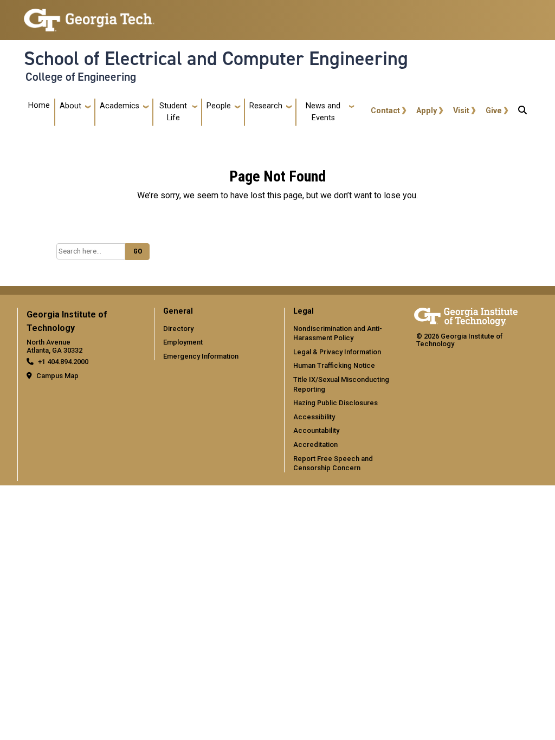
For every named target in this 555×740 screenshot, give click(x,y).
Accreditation (315, 444)
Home (39, 105)
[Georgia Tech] (466, 315)
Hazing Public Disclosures (335, 403)
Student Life (173, 111)
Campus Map (57, 376)
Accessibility (314, 417)
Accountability (316, 430)
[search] (522, 112)
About (70, 106)
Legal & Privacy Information (337, 352)
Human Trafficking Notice (334, 365)
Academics (119, 106)
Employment (183, 342)
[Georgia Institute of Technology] (89, 15)
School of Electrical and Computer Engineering (216, 58)
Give (494, 110)
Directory (178, 328)
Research (265, 106)
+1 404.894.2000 (63, 362)
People (218, 106)
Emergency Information (200, 356)
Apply (426, 110)
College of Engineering (80, 76)
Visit (461, 110)
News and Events (323, 111)
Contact (385, 110)
